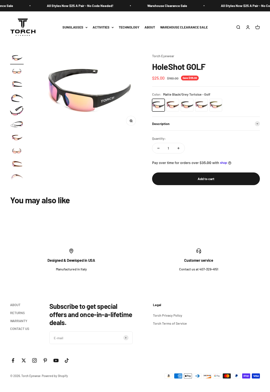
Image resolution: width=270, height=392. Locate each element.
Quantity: (159, 138)
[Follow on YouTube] (56, 360)
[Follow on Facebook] (13, 360)
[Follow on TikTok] (67, 360)
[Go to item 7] (17, 138)
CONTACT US (19, 329)
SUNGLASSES (72, 27)
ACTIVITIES (101, 27)
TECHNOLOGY (129, 27)
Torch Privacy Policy (167, 315)
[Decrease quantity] (158, 148)
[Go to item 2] (17, 72)
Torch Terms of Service (170, 323)
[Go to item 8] (17, 151)
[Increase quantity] (178, 148)
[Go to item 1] (17, 58)
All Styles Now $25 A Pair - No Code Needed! (77, 6)
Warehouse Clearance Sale (164, 6)
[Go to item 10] (17, 178)
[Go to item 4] (17, 98)
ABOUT (149, 27)
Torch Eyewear (163, 56)
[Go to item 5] (17, 112)
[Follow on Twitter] (24, 360)
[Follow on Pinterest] (45, 360)
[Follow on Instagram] (34, 360)
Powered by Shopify (55, 376)
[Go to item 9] (17, 165)
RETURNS (17, 313)
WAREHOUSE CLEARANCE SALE (184, 27)
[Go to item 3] (17, 85)
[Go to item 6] (17, 125)
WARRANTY (18, 321)
